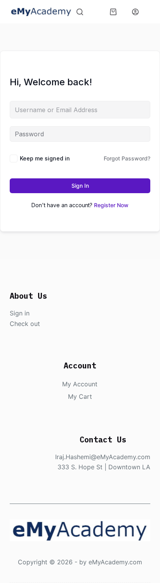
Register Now (111, 205)
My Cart (80, 396)
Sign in (20, 313)
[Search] (80, 12)
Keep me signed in (45, 158)
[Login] (135, 12)
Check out (25, 324)
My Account (79, 384)
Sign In (80, 185)
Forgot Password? (127, 158)
